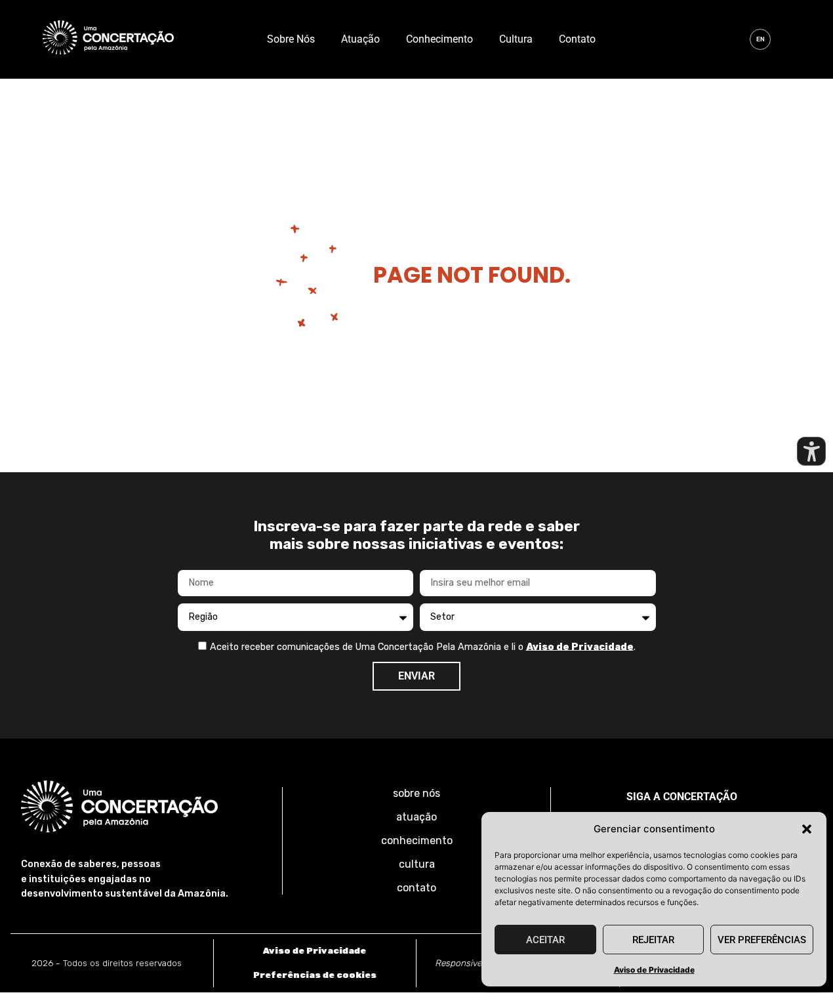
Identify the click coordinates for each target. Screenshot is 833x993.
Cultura (516, 39)
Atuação (360, 39)
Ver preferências (762, 940)
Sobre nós (291, 39)
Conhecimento (439, 39)
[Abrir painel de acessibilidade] (811, 451)
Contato (577, 39)
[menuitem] (760, 39)
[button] (806, 829)
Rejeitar (653, 940)
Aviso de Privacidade (654, 970)
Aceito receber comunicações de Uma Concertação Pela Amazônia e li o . (423, 646)
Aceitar (545, 940)
